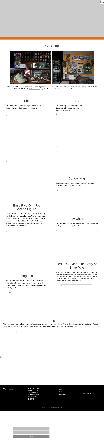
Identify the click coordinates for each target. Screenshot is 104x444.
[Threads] (95, 389)
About (60, 392)
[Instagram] (89, 389)
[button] (102, 7)
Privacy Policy (62, 394)
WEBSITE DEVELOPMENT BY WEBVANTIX (52, 407)
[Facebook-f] (83, 389)
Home (60, 389)
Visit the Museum (34, 89)
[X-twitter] (77, 389)
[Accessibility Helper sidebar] (102, 2)
